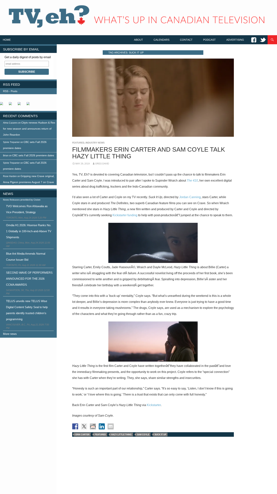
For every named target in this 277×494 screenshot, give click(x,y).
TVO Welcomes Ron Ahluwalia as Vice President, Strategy (27, 209)
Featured (78, 142)
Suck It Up (160, 434)
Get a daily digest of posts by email (28, 57)
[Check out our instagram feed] (30, 105)
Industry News (95, 142)
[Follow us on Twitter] (12, 105)
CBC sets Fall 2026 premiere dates (33, 155)
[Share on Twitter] (84, 426)
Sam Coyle (143, 434)
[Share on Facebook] (75, 426)
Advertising (235, 39)
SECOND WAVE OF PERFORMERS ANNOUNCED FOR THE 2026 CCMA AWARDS (29, 278)
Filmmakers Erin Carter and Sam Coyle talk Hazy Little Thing (148, 153)
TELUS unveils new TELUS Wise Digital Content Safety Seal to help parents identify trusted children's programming (27, 310)
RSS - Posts (10, 91)
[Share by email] (111, 426)
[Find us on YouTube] (21, 105)
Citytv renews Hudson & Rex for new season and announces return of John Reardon (29, 128)
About (138, 39)
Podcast (209, 39)
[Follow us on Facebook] (3, 105)
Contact (186, 39)
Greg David (102, 163)
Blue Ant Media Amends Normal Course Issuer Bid (25, 256)
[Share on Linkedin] (102, 426)
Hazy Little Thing (121, 434)
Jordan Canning (190, 197)
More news (10, 333)
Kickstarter (154, 405)
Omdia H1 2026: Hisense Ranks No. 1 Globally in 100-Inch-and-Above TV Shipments (28, 231)
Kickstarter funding (124, 215)
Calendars (161, 39)
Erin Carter (82, 434)
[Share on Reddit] (93, 426)
